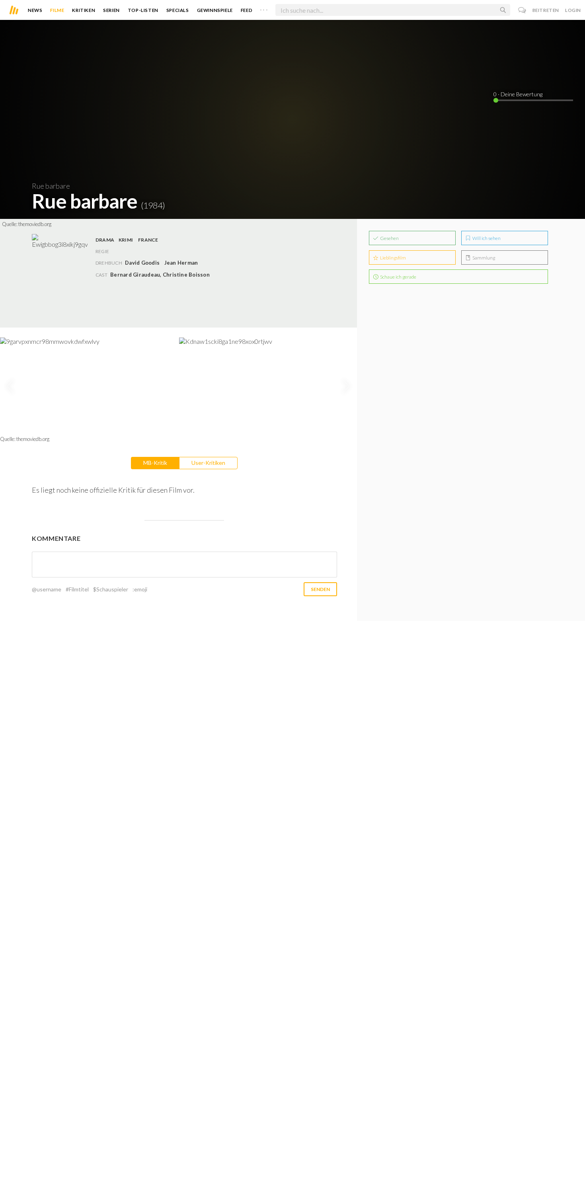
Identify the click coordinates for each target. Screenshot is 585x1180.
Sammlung (483, 258)
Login (573, 10)
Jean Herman (181, 262)
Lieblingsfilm (392, 258)
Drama (105, 240)
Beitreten (545, 10)
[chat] (522, 10)
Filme (57, 10)
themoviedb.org (34, 224)
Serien (111, 10)
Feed (246, 10)
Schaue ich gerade (397, 277)
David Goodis (142, 262)
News (35, 10)
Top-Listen (143, 10)
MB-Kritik (155, 462)
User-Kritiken (208, 462)
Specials (177, 10)
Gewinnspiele (215, 10)
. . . (263, 8)
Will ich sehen (486, 238)
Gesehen (389, 238)
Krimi (126, 240)
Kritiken (83, 10)
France (148, 240)
